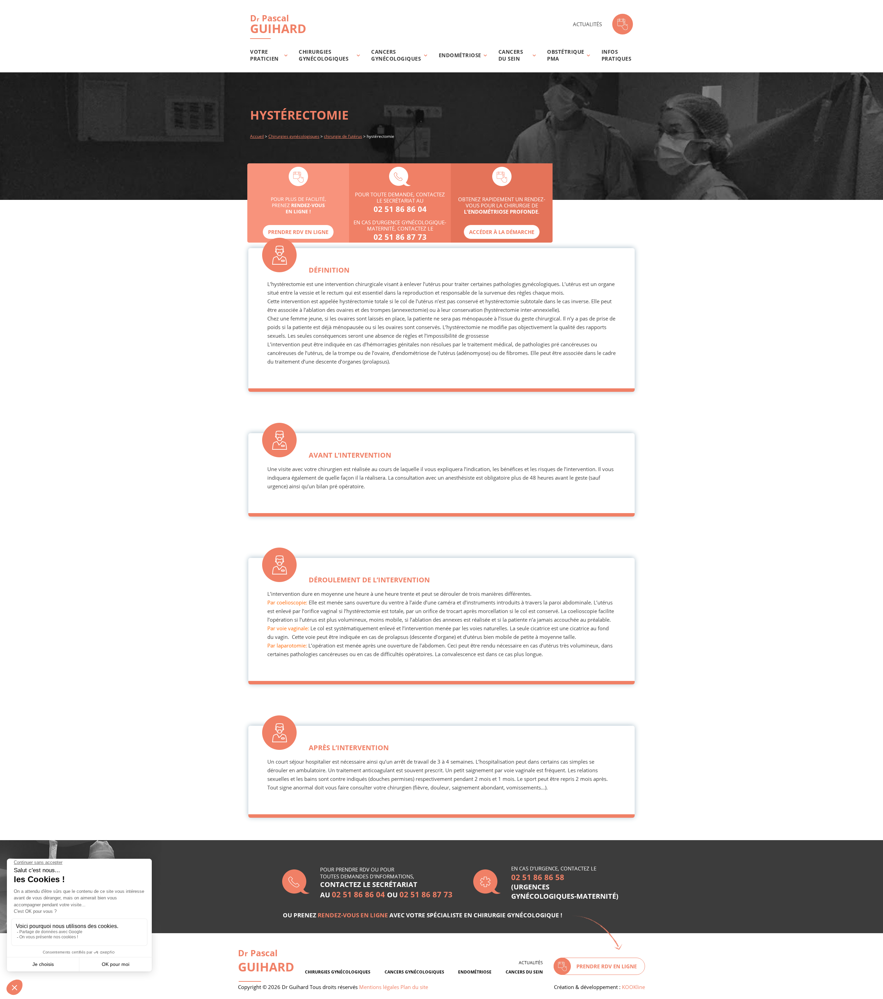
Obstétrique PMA (565, 55)
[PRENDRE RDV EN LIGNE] (622, 24)
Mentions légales (379, 986)
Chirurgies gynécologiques (323, 55)
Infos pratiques (617, 55)
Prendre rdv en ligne (298, 231)
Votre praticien (264, 55)
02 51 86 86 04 (400, 209)
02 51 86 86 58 (537, 877)
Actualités (587, 24)
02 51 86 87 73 (400, 237)
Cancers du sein (510, 55)
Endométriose (460, 55)
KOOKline (633, 986)
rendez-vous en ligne (353, 915)
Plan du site (414, 986)
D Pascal (266, 961)
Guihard (278, 24)
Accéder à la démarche (501, 231)
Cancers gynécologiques (396, 55)
